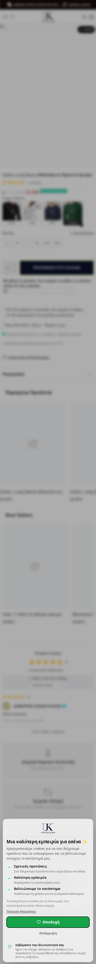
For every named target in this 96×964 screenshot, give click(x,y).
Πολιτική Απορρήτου (21, 911)
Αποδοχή (51, 922)
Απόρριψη (48, 933)
